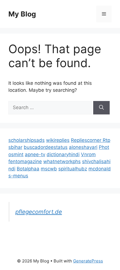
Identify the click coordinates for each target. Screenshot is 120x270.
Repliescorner (87, 140)
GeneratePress (88, 261)
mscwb (49, 169)
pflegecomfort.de (38, 211)
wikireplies (57, 140)
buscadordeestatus (46, 147)
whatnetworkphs (62, 161)
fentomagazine (25, 161)
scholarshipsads (26, 140)
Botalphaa (28, 169)
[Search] (101, 107)
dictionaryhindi (63, 154)
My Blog (22, 14)
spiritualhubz (72, 169)
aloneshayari (83, 147)
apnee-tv (35, 154)
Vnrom (88, 154)
